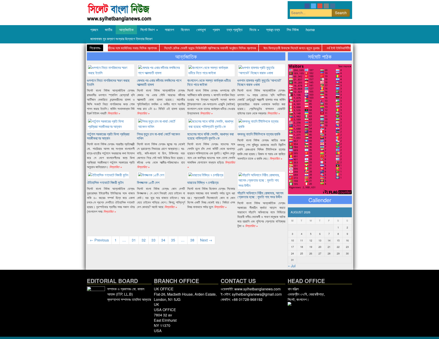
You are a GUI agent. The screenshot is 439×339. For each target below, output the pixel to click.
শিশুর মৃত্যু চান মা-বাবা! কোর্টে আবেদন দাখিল (158, 136)
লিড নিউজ (293, 29)
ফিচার (253, 29)
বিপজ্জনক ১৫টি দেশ (148, 182)
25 (301, 253)
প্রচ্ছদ (94, 29)
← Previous (99, 240)
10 (292, 240)
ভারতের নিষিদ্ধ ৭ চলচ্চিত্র (202, 182)
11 (301, 240)
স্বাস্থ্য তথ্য (273, 29)
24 (292, 253)
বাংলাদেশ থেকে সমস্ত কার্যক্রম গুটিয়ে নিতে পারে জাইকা (209, 82)
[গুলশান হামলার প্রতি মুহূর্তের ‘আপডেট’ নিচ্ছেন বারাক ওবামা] (261, 69)
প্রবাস (216, 29)
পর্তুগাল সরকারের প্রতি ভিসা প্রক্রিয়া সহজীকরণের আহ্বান (108, 136)
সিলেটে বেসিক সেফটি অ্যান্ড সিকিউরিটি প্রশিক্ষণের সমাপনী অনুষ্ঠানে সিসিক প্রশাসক (210, 47)
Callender (319, 200)
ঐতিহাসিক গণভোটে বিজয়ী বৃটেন (105, 182)
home (310, 29)
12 (310, 240)
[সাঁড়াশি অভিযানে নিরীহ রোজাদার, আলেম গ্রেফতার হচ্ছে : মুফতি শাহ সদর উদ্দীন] (261, 180)
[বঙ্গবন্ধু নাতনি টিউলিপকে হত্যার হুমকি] (261, 123)
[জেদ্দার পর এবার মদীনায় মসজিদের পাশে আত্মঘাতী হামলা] (161, 69)
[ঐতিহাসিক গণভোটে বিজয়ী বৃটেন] (108, 174)
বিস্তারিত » (113, 113)
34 (163, 240)
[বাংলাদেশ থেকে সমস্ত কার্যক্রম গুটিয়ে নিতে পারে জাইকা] (211, 69)
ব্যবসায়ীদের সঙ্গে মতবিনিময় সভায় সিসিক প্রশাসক (129, 47)
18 (301, 247)
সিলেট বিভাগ (148, 29)
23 (347, 247)
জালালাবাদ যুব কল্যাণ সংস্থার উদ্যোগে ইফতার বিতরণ (121, 38)
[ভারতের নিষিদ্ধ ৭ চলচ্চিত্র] (205, 174)
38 (192, 240)
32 (144, 240)
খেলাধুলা (201, 29)
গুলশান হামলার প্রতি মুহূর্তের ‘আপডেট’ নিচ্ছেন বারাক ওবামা (259, 82)
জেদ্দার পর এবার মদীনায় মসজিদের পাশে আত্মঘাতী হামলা (159, 82)
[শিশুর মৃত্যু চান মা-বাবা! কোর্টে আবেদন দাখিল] (161, 123)
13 (320, 240)
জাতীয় (108, 29)
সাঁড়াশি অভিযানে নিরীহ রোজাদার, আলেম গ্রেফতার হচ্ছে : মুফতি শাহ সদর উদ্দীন (260, 195)
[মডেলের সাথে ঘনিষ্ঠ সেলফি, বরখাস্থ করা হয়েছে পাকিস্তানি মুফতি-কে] (211, 123)
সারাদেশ (169, 29)
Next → (206, 240)
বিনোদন (185, 29)
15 (338, 240)
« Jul (292, 265)
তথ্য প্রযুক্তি (235, 29)
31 (134, 240)
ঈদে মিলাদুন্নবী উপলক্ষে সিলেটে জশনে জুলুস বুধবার (291, 47)
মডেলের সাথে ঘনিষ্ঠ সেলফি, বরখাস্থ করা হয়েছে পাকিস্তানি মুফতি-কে (210, 136)
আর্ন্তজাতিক (126, 29)
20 (320, 247)
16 (347, 240)
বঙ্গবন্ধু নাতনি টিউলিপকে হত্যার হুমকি (258, 134)
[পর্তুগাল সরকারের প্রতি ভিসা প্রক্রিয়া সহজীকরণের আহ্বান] (111, 123)
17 (292, 247)
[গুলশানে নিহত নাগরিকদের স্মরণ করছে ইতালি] (111, 69)
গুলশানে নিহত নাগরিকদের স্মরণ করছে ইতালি (108, 82)
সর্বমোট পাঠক (320, 56)
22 (338, 247)
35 (173, 240)
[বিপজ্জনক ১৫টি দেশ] (151, 174)
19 (310, 247)
